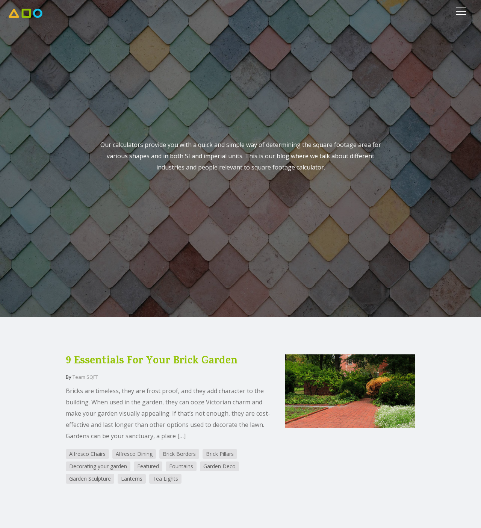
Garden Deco (219, 466)
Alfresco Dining (134, 453)
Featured (148, 466)
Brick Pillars (220, 453)
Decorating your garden (98, 466)
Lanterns (131, 478)
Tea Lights (165, 478)
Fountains (181, 466)
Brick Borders (179, 453)
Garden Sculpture (90, 478)
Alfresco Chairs (87, 453)
